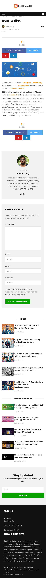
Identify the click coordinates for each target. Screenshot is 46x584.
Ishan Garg (10, 26)
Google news (23, 85)
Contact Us (8, 572)
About (37, 570)
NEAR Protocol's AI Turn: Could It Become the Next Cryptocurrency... (28, 384)
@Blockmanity (17, 88)
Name (8, 254)
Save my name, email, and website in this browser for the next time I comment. (22, 292)
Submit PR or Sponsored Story (13, 567)
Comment (10, 224)
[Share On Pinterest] (5, 55)
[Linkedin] (24, 194)
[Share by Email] (13, 55)
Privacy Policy (9, 570)
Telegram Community (32, 83)
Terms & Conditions (21, 570)
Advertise (31, 570)
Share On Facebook (14, 50)
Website (9, 278)
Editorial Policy (28, 567)
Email (8, 266)
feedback (13, 95)
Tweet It (35, 50)
